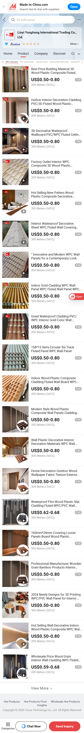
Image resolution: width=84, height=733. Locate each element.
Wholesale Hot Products (65, 701)
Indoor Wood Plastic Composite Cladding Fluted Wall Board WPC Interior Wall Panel (54, 382)
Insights (42, 705)
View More (40, 688)
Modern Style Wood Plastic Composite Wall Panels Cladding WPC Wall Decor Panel (54, 413)
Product (23, 53)
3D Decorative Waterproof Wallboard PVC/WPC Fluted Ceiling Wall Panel (55, 134)
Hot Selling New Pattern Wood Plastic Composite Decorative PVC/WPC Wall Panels (52, 196)
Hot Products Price (35, 701)
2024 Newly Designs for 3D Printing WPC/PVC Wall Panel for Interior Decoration (56, 598)
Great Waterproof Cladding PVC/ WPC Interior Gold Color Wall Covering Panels (54, 320)
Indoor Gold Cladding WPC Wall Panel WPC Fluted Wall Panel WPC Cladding (55, 289)
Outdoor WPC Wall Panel (59, 62)
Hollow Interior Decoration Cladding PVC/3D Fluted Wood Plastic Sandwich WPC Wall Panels (56, 103)
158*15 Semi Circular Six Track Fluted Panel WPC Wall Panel (52, 349)
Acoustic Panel (41, 62)
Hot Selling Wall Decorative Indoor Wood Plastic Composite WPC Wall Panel (55, 629)
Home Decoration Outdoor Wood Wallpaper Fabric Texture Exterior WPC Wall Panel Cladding (54, 474)
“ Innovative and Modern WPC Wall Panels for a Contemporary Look (55, 256)
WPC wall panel (12, 62)
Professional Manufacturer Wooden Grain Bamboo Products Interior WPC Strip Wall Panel (56, 567)
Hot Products (12, 701)
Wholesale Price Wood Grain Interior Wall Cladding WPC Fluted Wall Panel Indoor (54, 660)
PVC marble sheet (27, 62)
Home (8, 53)
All (3, 62)
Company (41, 53)
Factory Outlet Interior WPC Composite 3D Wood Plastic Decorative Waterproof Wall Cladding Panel (50, 167)
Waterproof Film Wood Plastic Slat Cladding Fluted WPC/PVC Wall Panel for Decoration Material (55, 505)
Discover (59, 53)
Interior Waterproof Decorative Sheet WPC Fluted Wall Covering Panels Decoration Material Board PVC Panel (54, 229)
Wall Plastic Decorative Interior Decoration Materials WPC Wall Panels (53, 444)
